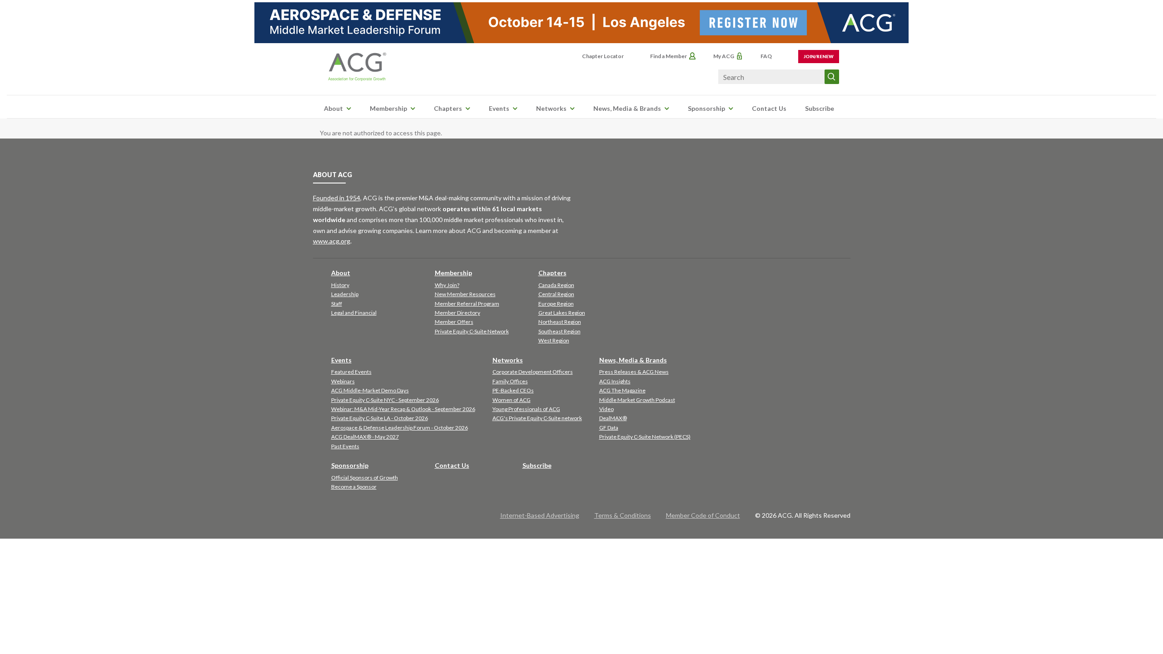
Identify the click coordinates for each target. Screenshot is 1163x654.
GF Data (608, 427)
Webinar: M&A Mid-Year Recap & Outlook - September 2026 (403, 409)
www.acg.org (331, 241)
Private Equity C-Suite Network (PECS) (645, 436)
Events (499, 108)
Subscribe (819, 108)
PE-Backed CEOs (513, 390)
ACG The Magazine (622, 390)
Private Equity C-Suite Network (472, 331)
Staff (336, 303)
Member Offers (454, 321)
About (333, 108)
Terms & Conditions (622, 515)
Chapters (448, 108)
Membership (388, 108)
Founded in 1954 (336, 198)
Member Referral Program (467, 303)
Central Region (556, 294)
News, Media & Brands (627, 108)
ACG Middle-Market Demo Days (370, 390)
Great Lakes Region (561, 312)
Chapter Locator (603, 56)
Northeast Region (559, 321)
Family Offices (510, 381)
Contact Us (769, 108)
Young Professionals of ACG (526, 409)
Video (606, 409)
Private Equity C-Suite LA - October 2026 (379, 418)
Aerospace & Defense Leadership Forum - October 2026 (399, 427)
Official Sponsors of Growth (364, 477)
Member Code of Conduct (703, 515)
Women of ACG (511, 399)
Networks (551, 108)
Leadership (344, 294)
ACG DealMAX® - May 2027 (365, 436)
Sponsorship (706, 108)
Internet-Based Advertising (539, 515)
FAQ (766, 56)
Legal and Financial (354, 312)
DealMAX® (613, 418)
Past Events (345, 446)
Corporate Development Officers (532, 371)
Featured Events (351, 371)
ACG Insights (615, 381)
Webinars (343, 381)
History (340, 285)
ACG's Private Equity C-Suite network (537, 418)
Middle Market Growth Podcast (637, 399)
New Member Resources (465, 294)
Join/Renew (819, 56)
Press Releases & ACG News (634, 371)
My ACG (723, 56)
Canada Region (556, 285)
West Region (553, 340)
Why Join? (447, 285)
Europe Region (556, 303)
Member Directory (457, 312)
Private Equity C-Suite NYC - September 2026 (385, 399)
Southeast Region (559, 331)
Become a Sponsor (354, 486)
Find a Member (668, 56)
